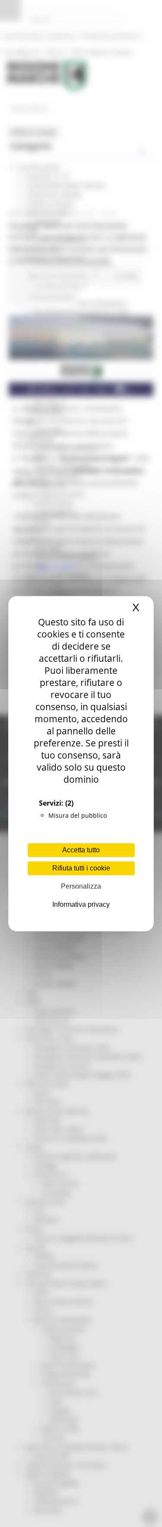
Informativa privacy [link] (81, 904)
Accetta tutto (81, 850)
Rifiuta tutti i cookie (81, 868)
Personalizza (81, 886)
